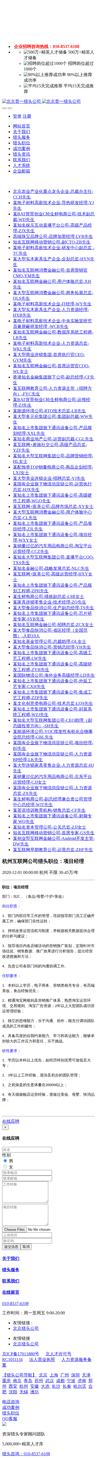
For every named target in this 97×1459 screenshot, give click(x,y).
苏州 (38, 1380)
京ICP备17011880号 (20, 1354)
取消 (26, 1247)
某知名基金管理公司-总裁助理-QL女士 (49, 641)
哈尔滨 (79, 1386)
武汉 (49, 1380)
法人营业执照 (42, 1359)
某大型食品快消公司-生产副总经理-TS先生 (53, 607)
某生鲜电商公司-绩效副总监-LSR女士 (48, 596)
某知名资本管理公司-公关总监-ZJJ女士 (49, 827)
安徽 (34, 1386)
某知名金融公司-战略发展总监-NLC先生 (51, 568)
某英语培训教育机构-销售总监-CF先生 (49, 810)
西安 (13, 1386)
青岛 (28, 1380)
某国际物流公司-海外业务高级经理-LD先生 (54, 675)
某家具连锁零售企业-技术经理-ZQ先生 (49, 602)
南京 (17, 1380)
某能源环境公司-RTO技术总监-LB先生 (49, 411)
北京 (43, 1375)
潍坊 (34, 1392)
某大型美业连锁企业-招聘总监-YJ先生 (49, 478)
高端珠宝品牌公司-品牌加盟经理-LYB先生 (53, 236)
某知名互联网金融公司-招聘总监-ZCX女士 (53, 624)
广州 (64, 1375)
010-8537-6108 (15, 1303)
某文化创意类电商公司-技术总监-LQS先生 (53, 703)
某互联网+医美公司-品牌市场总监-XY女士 (53, 506)
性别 (6, 1155)
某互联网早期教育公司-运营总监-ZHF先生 (53, 849)
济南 (82, 1380)
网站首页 (21, 126)
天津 (86, 1375)
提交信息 (11, 1247)
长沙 (56, 1386)
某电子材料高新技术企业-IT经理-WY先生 (52, 304)
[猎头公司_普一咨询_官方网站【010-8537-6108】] (48, 101)
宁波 (71, 1380)
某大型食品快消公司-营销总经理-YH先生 (52, 647)
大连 (46, 1386)
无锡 (23, 1392)
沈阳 (13, 1392)
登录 (17, 116)
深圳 (75, 1375)
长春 (67, 1386)
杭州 (23, 1386)
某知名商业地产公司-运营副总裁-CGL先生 (53, 439)
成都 (60, 1380)
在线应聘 (10, 1121)
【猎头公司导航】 (19, 1375)
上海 (54, 1375)
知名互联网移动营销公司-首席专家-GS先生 (54, 832)
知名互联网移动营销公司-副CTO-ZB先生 (52, 242)
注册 (27, 116)
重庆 (6, 1380)
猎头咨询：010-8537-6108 (26, 1453)
